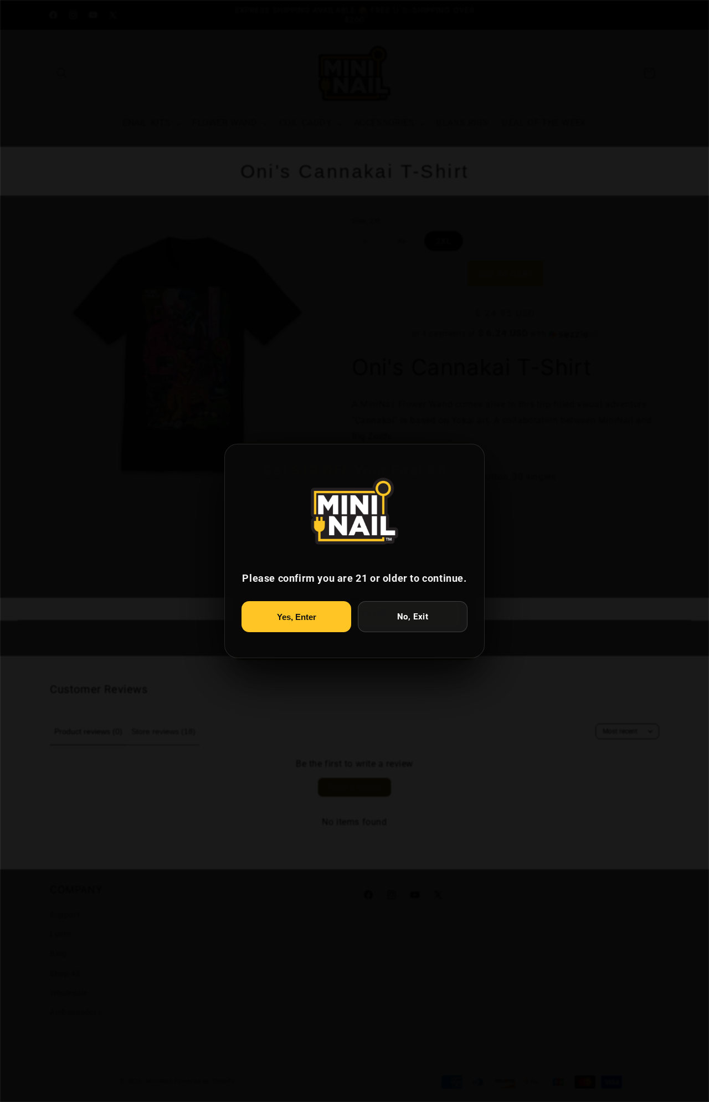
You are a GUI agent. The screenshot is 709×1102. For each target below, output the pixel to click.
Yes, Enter (296, 617)
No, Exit (413, 617)
